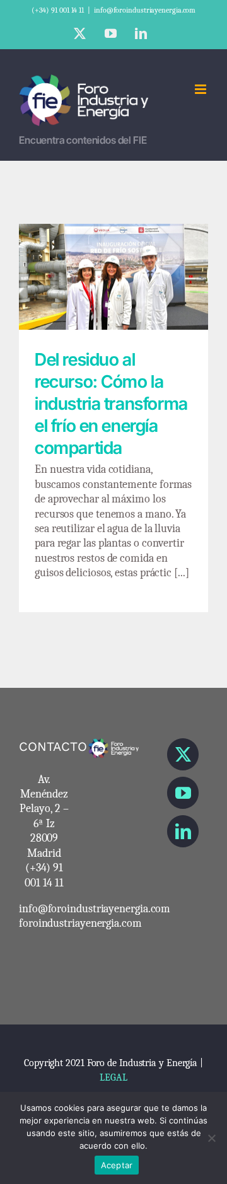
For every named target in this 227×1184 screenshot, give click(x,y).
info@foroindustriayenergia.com (144, 10)
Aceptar (117, 1165)
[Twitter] (183, 754)
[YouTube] (183, 793)
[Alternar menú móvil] (201, 89)
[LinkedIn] (183, 831)
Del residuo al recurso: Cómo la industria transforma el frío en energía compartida (114, 252)
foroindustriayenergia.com (80, 923)
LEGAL (113, 1077)
